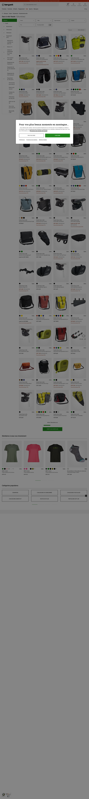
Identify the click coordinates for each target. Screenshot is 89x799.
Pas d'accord (31, 135)
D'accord (57, 135)
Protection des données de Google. (38, 130)
